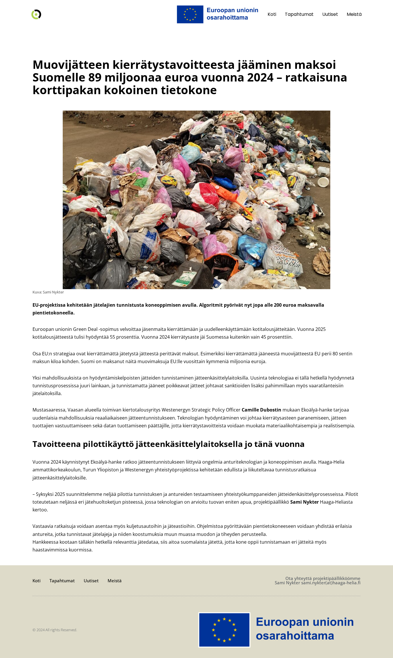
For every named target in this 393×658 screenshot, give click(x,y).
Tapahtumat (299, 14)
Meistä (354, 14)
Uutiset (330, 14)
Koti (272, 14)
